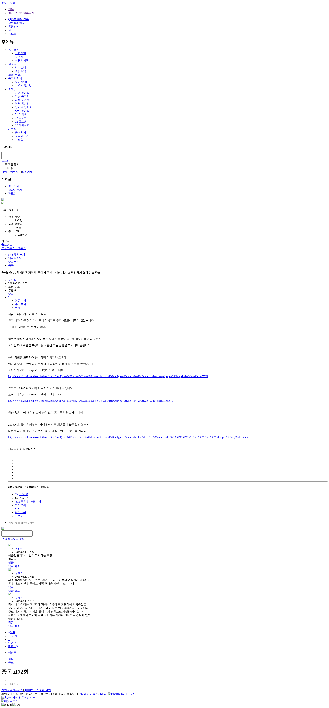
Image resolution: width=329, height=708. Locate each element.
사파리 (102, 693)
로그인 (5, 160)
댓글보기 (14, 258)
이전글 (12, 652)
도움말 (8, 244)
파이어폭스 (91, 693)
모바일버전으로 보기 (38, 690)
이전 (14, 635)
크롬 (81, 693)
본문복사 (20, 300)
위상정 (19, 548)
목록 (11, 265)
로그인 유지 (12, 164)
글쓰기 (12, 662)
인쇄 (18, 307)
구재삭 (19, 573)
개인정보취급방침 (12, 690)
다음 (11, 642)
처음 (12, 632)
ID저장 (9, 168)
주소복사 (20, 304)
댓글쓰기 (13, 261)
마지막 (12, 646)
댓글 (11, 293)
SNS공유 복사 (16, 254)
